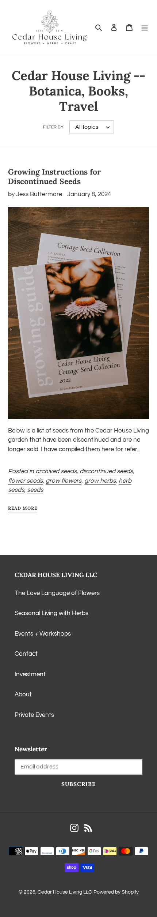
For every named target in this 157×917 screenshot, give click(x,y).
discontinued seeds (106, 471)
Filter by (53, 127)
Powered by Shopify (116, 892)
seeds (35, 490)
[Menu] (144, 27)
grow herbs (100, 481)
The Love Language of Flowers (57, 593)
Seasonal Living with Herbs (51, 613)
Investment (30, 674)
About (23, 694)
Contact (26, 654)
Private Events (34, 715)
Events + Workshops (43, 633)
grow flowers (63, 481)
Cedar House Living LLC (65, 892)
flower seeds (25, 481)
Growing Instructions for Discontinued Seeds (54, 176)
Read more (22, 508)
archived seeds (56, 471)
